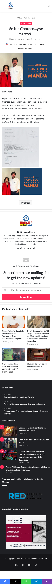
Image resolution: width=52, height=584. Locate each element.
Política (26, 203)
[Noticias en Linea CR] (11, 6)
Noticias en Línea (15, 44)
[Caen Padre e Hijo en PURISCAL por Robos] (9, 443)
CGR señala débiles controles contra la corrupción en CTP (10, 366)
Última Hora (30, 18)
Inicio (21, 18)
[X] (24, 248)
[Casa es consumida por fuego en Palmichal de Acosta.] (9, 431)
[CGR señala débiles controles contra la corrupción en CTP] (13, 354)
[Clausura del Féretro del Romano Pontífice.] (38, 354)
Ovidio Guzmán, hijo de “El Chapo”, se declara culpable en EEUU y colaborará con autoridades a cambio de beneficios (38, 336)
